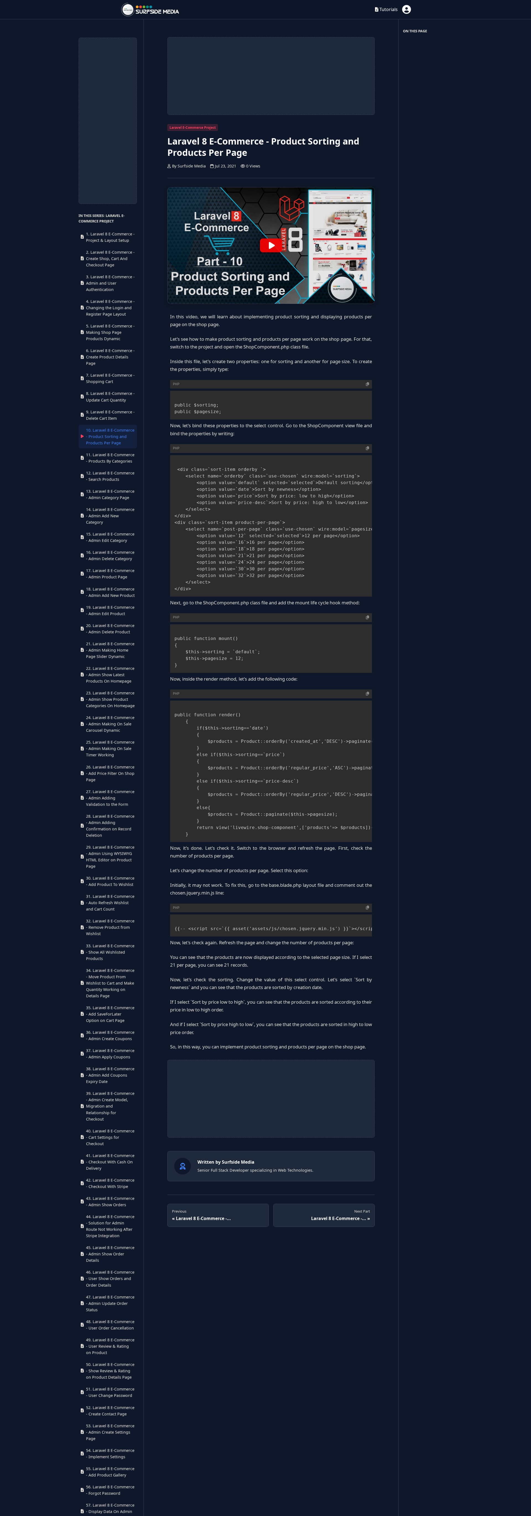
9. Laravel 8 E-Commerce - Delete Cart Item (110, 415)
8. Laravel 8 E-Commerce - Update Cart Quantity (110, 397)
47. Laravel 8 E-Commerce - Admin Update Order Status (110, 1303)
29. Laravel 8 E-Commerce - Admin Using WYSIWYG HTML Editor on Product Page (110, 856)
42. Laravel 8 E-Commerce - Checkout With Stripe (110, 1183)
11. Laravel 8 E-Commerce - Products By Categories (110, 458)
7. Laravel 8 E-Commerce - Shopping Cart (110, 378)
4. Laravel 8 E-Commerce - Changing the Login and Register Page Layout (110, 308)
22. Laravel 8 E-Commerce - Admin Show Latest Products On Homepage (110, 675)
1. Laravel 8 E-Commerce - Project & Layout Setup (110, 237)
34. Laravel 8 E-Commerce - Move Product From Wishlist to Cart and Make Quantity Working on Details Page (110, 983)
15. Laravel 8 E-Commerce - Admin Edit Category (110, 537)
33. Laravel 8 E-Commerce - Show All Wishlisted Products (110, 952)
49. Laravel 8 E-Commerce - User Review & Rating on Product (110, 1346)
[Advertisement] (108, 121)
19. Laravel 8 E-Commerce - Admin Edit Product (110, 610)
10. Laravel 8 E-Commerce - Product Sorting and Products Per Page (110, 436)
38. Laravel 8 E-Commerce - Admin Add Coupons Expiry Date (110, 1075)
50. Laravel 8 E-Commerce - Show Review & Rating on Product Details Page (110, 1371)
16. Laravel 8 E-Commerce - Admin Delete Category (110, 556)
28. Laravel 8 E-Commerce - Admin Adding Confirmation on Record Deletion (110, 826)
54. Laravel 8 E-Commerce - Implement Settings (110, 1453)
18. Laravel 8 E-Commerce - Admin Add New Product (110, 592)
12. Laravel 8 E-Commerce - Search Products (110, 476)
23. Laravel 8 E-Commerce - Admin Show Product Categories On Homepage (110, 699)
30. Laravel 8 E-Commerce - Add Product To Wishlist (110, 881)
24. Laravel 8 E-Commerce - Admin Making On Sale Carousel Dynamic (110, 724)
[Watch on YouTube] (271, 245)
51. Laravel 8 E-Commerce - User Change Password (110, 1392)
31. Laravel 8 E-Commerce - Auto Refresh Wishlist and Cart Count (110, 903)
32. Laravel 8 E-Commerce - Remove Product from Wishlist (110, 928)
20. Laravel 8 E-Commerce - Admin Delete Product (110, 628)
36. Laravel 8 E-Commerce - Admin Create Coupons (110, 1035)
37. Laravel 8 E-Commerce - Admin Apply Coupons (110, 1053)
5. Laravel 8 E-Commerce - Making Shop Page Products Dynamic (110, 332)
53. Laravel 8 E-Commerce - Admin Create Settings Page (110, 1432)
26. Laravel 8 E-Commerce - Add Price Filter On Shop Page (110, 773)
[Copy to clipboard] (367, 384)
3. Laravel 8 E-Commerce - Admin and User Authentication (110, 283)
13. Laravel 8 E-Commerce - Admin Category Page (110, 494)
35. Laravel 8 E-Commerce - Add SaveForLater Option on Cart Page (110, 1014)
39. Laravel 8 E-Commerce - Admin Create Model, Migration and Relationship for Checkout (110, 1106)
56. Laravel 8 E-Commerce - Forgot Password (110, 1490)
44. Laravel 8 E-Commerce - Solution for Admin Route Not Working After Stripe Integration (110, 1226)
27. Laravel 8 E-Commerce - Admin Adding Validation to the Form (110, 798)
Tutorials (388, 9)
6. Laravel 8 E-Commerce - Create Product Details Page (110, 357)
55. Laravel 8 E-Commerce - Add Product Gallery (110, 1472)
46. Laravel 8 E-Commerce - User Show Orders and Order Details (110, 1279)
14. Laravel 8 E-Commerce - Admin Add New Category (110, 516)
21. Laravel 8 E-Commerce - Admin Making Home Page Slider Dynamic (110, 650)
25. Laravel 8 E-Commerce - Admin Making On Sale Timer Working (110, 749)
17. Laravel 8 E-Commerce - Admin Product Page (110, 574)
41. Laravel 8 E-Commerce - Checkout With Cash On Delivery (110, 1162)
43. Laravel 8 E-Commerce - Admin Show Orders (110, 1201)
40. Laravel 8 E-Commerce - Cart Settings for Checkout (110, 1137)
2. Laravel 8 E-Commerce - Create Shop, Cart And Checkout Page (110, 258)
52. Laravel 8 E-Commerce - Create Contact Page (110, 1411)
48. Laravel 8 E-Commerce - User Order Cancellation (110, 1325)
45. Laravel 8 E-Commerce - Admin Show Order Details (110, 1254)
